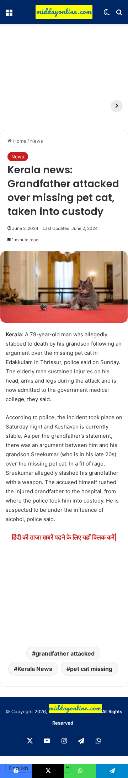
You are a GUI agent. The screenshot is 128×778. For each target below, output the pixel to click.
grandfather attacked (65, 653)
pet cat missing (91, 668)
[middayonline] (64, 12)
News (36, 141)
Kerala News (34, 668)
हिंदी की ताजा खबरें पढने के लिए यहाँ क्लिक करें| (64, 537)
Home (19, 141)
